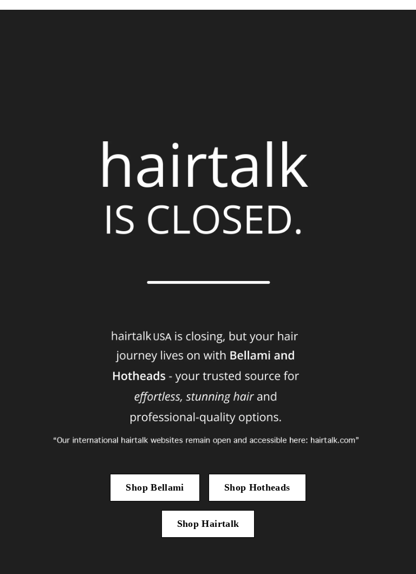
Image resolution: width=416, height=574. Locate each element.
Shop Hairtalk (208, 523)
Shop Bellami (155, 487)
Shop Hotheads (257, 487)
